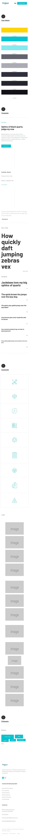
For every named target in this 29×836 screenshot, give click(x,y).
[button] (15, 3)
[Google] (5, 778)
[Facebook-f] (3, 778)
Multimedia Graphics (6, 830)
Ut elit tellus (17, 135)
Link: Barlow (4, 184)
